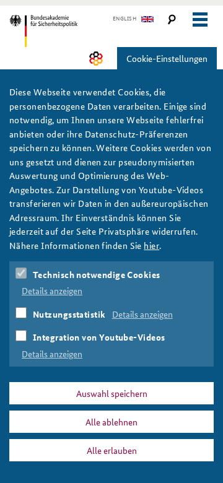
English (124, 18)
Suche (172, 19)
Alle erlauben (112, 450)
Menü (200, 19)
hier (151, 245)
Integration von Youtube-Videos (99, 337)
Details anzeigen (52, 290)
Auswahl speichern (111, 393)
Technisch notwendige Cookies (96, 274)
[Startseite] (63, 31)
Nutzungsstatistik (69, 314)
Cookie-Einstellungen (167, 58)
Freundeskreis (96, 58)
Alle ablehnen (111, 422)
